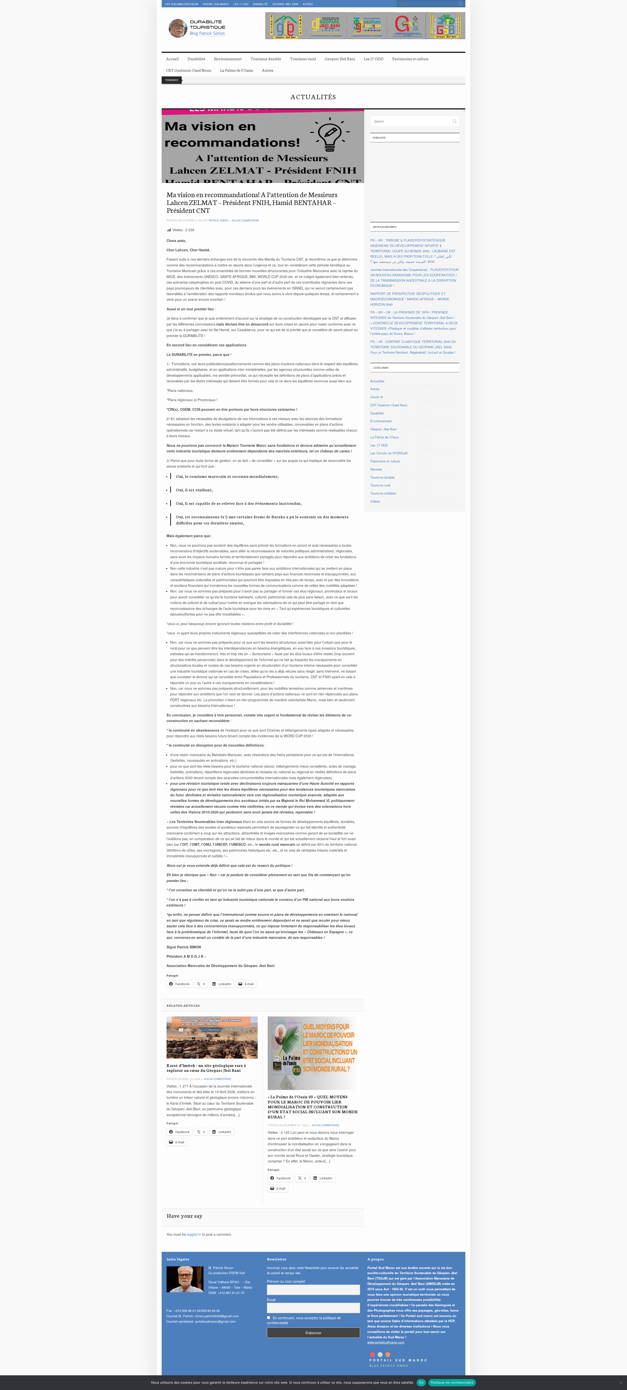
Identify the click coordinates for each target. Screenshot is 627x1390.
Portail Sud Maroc (216, 4)
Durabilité (260, 4)
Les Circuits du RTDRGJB (389, 453)
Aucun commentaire (245, 220)
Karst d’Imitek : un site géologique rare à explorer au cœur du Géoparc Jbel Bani (206, 1067)
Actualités (377, 381)
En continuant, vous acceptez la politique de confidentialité (304, 1320)
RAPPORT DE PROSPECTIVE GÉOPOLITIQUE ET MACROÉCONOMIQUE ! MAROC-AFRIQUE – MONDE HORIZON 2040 (409, 299)
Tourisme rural (303, 58)
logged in (194, 1234)
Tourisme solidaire (383, 493)
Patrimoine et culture (410, 58)
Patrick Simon (218, 220)
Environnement (228, 58)
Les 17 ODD (241, 4)
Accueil (172, 58)
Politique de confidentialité (452, 1382)
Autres (308, 4)
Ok (421, 1382)
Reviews (376, 469)
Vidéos (375, 501)
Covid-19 (376, 397)
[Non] (620, 1382)
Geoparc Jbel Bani (285, 4)
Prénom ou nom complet (286, 1281)
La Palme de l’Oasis (236, 70)
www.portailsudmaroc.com (385, 1342)
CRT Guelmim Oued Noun (181, 4)
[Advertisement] (414, 181)
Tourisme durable (266, 58)
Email (271, 1299)
